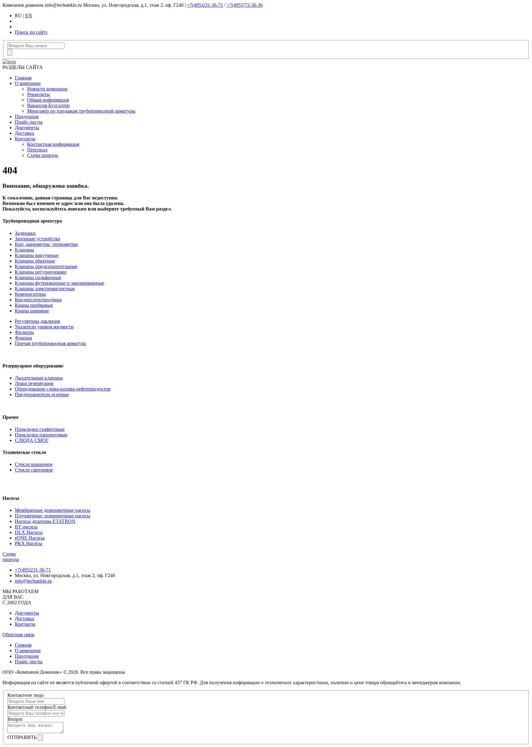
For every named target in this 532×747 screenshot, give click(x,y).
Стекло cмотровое (34, 469)
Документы (27, 127)
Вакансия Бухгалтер (48, 105)
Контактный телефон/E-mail (36, 707)
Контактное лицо (25, 695)
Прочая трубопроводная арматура (50, 343)
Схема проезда (42, 155)
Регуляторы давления (37, 321)
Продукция (26, 116)
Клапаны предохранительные (46, 266)
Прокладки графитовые (40, 429)
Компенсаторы (30, 294)
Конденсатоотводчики (38, 299)
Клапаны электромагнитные (45, 288)
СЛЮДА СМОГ (32, 440)
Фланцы (23, 337)
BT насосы (26, 526)
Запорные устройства (37, 238)
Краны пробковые (34, 305)
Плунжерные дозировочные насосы (52, 515)
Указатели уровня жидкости (44, 326)
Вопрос (15, 719)
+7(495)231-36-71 (205, 5)
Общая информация (48, 99)
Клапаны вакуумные (36, 255)
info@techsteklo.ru (33, 581)
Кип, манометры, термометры (46, 244)
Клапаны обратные (35, 260)
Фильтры (24, 332)
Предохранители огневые (42, 394)
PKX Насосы (28, 543)
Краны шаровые (32, 310)
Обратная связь (18, 634)
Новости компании (47, 88)
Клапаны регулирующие (40, 272)
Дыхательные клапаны (39, 377)
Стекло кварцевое (34, 464)
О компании (28, 83)
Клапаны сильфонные (38, 277)
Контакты (25, 138)
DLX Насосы (28, 532)
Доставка (24, 133)
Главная (23, 77)
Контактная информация (53, 144)
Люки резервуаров (34, 383)
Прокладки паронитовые (41, 434)
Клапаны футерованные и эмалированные (59, 283)
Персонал (37, 149)
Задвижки (25, 233)
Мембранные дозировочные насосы (52, 510)
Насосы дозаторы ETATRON (45, 521)
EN (28, 15)
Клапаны (24, 249)
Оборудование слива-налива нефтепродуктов (63, 389)
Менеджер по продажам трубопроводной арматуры (81, 111)
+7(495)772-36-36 (245, 5)
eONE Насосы (30, 537)
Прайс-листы (28, 122)
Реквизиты (38, 94)
